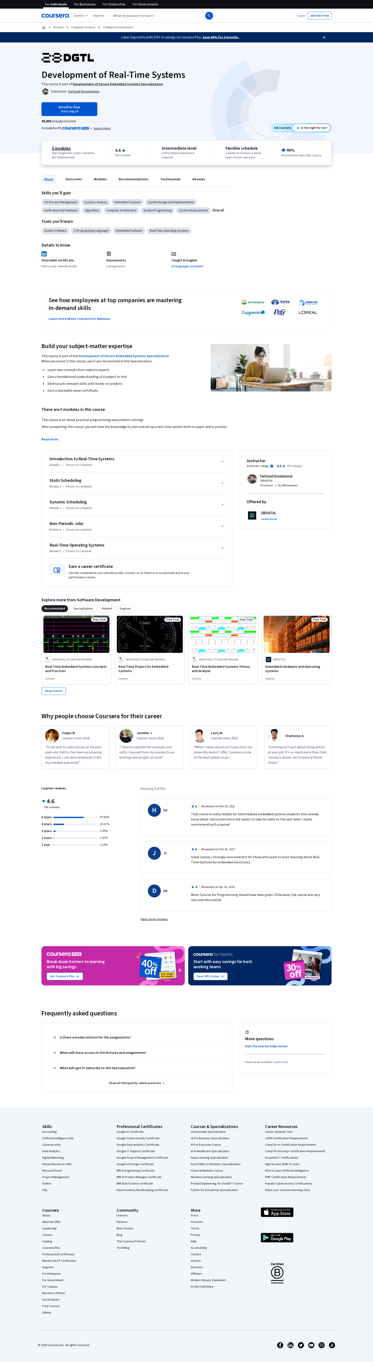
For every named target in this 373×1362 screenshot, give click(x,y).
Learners (122, 1215)
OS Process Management (60, 202)
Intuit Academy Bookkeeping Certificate (142, 1190)
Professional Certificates (58, 1254)
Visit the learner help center (266, 1046)
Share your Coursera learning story (287, 1190)
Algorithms (92, 210)
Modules (100, 179)
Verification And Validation (61, 210)
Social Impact (51, 1300)
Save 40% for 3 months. (220, 37)
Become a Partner (53, 1293)
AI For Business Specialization (210, 1138)
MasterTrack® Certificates (59, 1261)
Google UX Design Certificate (135, 1164)
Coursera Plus (51, 1248)
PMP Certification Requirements (285, 1177)
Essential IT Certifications (281, 1158)
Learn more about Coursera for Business (79, 318)
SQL (44, 1190)
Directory (197, 1267)
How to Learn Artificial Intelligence (287, 1171)
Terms (195, 1228)
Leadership (49, 1228)
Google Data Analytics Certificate (138, 1145)
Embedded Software (129, 231)
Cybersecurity (51, 1145)
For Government (52, 1280)
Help (194, 1241)
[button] (99, 16)
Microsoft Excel (52, 1171)
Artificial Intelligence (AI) (57, 1138)
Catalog (47, 1241)
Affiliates (196, 1274)
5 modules (61, 148)
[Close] (324, 37)
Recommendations (133, 179)
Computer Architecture (121, 210)
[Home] (43, 27)
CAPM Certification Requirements (286, 1138)
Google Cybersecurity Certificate (138, 1138)
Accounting (49, 1132)
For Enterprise (51, 1274)
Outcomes (74, 179)
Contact (196, 1254)
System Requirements (193, 210)
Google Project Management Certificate (142, 1158)
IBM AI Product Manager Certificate (139, 1177)
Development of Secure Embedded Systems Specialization (124, 356)
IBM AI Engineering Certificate (136, 1171)
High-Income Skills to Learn (282, 1164)
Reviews (199, 179)
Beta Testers (125, 1228)
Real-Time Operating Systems (169, 231)
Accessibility (199, 1248)
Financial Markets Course (207, 1171)
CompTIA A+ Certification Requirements (290, 1145)
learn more (281, 1062)
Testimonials (170, 179)
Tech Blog (123, 1248)
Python (46, 1183)
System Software (55, 231)
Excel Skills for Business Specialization (215, 1164)
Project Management (55, 1177)
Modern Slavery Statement (208, 1280)
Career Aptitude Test (278, 1132)
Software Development (118, 27)
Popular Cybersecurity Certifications (288, 1183)
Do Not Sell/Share (202, 1287)
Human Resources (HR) (56, 1164)
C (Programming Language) (91, 231)
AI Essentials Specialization (208, 1132)
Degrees (48, 1267)
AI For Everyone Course (206, 1145)
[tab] (54, 608)
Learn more (102, 128)
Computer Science (83, 27)
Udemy (46, 1312)
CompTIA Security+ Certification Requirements (295, 1151)
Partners (122, 1222)
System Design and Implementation (171, 202)
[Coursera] (55, 15)
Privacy (195, 1235)
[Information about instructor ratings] (271, 466)
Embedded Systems (127, 202)
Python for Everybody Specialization (214, 1190)
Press (194, 1215)
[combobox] (153, 16)
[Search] (209, 16)
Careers (47, 1235)
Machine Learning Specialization (211, 1177)
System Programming (158, 210)
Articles (196, 1261)
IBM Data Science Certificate (135, 1183)
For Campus (50, 1287)
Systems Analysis (95, 202)
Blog (119, 1235)
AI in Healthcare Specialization (210, 1151)
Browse (58, 27)
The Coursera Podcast (131, 1241)
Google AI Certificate (130, 1132)
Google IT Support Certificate (136, 1151)
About (49, 179)
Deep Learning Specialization (209, 1158)
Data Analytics (51, 1151)
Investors (197, 1222)
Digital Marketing (53, 1158)
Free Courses (51, 1306)
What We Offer (51, 1222)
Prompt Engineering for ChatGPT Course (217, 1183)
